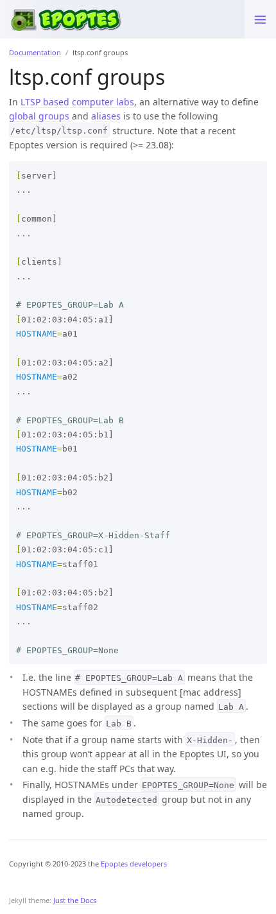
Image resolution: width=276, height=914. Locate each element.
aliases (106, 116)
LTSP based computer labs (77, 102)
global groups (39, 116)
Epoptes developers (134, 863)
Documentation (35, 52)
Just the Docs (74, 900)
